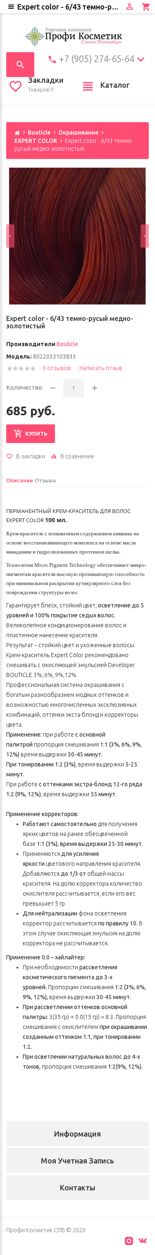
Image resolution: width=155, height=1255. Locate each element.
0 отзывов (57, 368)
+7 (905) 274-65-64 (96, 59)
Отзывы (45, 480)
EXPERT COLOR (35, 140)
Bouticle (39, 132)
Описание (19, 480)
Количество (24, 387)
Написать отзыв (100, 368)
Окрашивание (78, 132)
